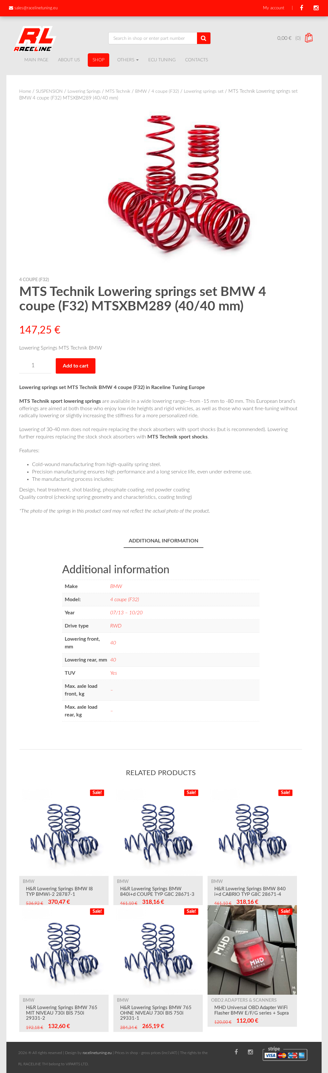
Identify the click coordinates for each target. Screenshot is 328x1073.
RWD (115, 625)
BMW (141, 91)
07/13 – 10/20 (126, 612)
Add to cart (75, 365)
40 (113, 642)
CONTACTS (196, 60)
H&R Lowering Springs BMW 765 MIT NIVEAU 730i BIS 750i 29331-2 (61, 1013)
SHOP (98, 60)
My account (273, 8)
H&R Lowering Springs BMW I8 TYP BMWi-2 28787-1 (59, 892)
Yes (113, 673)
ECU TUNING (162, 60)
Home (25, 91)
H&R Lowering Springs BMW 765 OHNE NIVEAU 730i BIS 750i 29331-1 (156, 1013)
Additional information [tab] (163, 540)
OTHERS (126, 60)
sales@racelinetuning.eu (36, 8)
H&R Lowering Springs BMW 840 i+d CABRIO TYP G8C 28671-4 (250, 892)
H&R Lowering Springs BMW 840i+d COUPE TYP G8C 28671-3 (157, 892)
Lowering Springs (84, 91)
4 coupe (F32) (165, 91)
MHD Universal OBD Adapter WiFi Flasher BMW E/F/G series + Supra (251, 1010)
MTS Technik (117, 91)
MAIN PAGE (36, 60)
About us (69, 60)
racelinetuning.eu (97, 1053)
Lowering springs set (204, 91)
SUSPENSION (49, 91)
